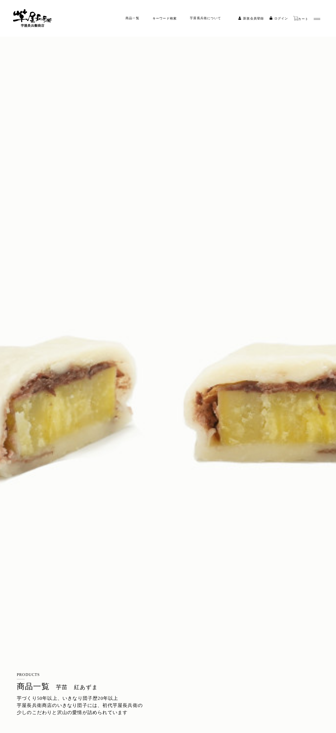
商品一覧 (132, 18)
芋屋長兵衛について (205, 18)
